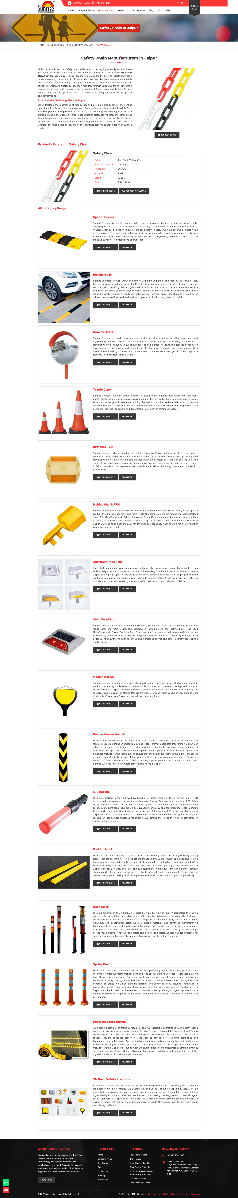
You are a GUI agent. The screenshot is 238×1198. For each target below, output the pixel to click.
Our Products (105, 10)
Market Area (103, 1180)
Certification (138, 10)
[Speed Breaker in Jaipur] (64, 240)
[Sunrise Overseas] (46, 7)
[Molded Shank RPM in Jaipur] (64, 527)
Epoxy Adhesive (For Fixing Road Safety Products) (142, 1173)
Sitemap (101, 1175)
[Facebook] (178, 3)
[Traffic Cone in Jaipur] (64, 412)
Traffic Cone (102, 389)
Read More (127, 247)
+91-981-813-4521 (101, 3)
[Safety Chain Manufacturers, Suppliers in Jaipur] (64, 176)
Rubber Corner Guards (109, 734)
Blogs (152, 10)
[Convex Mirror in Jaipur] (64, 355)
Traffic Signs (135, 1159)
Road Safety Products (80, 45)
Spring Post (101, 964)
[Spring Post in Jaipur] (64, 987)
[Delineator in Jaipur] (64, 929)
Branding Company (191, 1194)
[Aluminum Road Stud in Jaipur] (64, 585)
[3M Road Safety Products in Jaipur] (64, 1102)
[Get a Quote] (6, 1190)
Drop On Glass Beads (139, 1178)
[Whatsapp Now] (6, 1182)
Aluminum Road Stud (108, 562)
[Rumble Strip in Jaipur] (64, 297)
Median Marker (103, 677)
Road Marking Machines (140, 1183)
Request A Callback (135, 191)
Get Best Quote (194, 7)
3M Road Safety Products (111, 1079)
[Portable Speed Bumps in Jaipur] (64, 1044)
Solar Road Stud (104, 619)
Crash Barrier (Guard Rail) (141, 1163)
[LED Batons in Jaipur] (64, 814)
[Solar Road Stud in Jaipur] (64, 642)
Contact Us (164, 10)
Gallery (122, 10)
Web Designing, (155, 1194)
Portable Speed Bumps (109, 1021)
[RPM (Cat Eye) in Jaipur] (64, 470)
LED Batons (101, 792)
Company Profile (86, 10)
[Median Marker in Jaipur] (64, 699)
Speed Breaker (103, 217)
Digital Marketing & (172, 1194)
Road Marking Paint (138, 1155)
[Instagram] (182, 3)
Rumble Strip (102, 274)
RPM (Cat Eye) (103, 447)
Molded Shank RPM (106, 504)
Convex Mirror (103, 332)
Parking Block (103, 849)
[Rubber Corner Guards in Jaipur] (64, 757)
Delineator (101, 906)
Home (71, 10)
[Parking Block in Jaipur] (64, 872)
